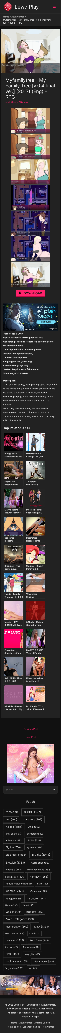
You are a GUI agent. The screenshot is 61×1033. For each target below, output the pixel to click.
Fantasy (39, 876)
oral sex (15, 940)
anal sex (13, 833)
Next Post (31, 737)
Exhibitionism (14, 877)
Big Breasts (16, 854)
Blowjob (15, 862)
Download (33, 293)
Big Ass (13, 847)
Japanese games (31, 1027)
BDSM (34, 840)
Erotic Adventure (38, 869)
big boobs (34, 847)
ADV (11, 819)
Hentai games (14, 1027)
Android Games (42, 1022)
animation (13, 840)
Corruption (41, 862)
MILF (41, 926)
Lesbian (13, 911)
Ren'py (11, 947)
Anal (34, 826)
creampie (13, 869)
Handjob (13, 898)
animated (35, 833)
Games (15, 891)
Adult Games (11, 102)
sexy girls (32, 954)
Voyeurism (14, 968)
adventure (32, 819)
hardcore (36, 898)
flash (42, 883)
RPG (12, 954)
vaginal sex (17, 961)
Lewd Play (27, 7)
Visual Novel (44, 961)
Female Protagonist (18, 883)
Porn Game (39, 940)
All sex (14, 826)
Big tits (41, 854)
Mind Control (14, 933)
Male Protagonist (21, 919)
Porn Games (48, 1027)
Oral (34, 933)
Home (14, 1022)
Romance (31, 947)
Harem (11, 905)
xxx (33, 968)
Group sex (39, 891)
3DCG (32, 812)
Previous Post (31, 729)
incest (29, 905)
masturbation (17, 926)
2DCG (11, 812)
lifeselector (34, 912)
